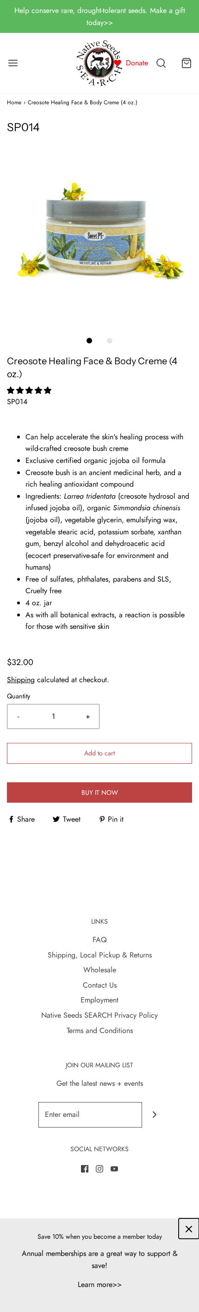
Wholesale (99, 969)
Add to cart (99, 753)
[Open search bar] (161, 63)
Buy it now (99, 792)
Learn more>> (100, 1284)
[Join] (155, 1115)
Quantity (18, 696)
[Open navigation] (12, 63)
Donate (137, 62)
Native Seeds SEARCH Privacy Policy (99, 1015)
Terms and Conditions (100, 1030)
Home (14, 102)
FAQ (100, 939)
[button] (99, 230)
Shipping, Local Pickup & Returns (100, 955)
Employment (99, 1000)
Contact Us (100, 985)
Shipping (21, 679)
